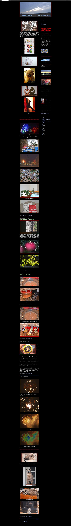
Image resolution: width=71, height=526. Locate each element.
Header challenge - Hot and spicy (26, 274)
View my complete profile (45, 113)
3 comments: (30, 338)
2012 (42, 129)
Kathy (41, 23)
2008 (42, 134)
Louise (44, 62)
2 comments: (30, 215)
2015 (42, 125)
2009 (42, 133)
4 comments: (30, 516)
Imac (41, 22)
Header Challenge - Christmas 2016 (27, 122)
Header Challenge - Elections (26, 342)
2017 (42, 117)
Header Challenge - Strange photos (27, 219)
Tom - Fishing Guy (43, 24)
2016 (42, 124)
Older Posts (37, 519)
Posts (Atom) (25, 521)
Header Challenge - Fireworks (26, 377)
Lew (46, 99)
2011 (42, 130)
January (44, 118)
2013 (42, 128)
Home (28, 519)
